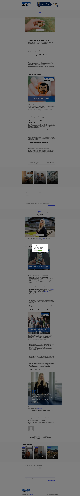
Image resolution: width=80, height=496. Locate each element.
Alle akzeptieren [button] (40, 250)
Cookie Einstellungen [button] (36, 250)
